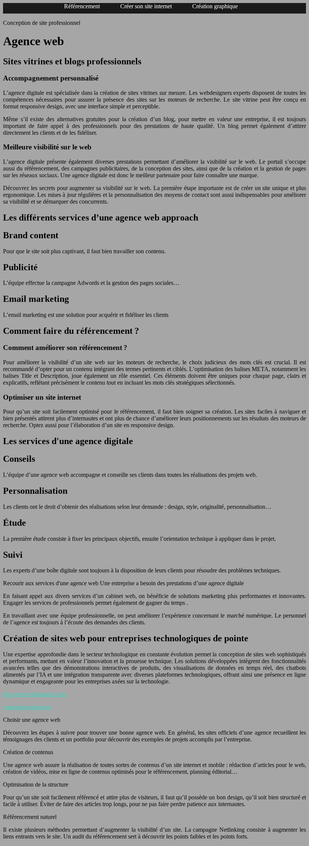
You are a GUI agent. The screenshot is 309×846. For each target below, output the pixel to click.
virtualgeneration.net (27, 707)
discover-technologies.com (34, 694)
